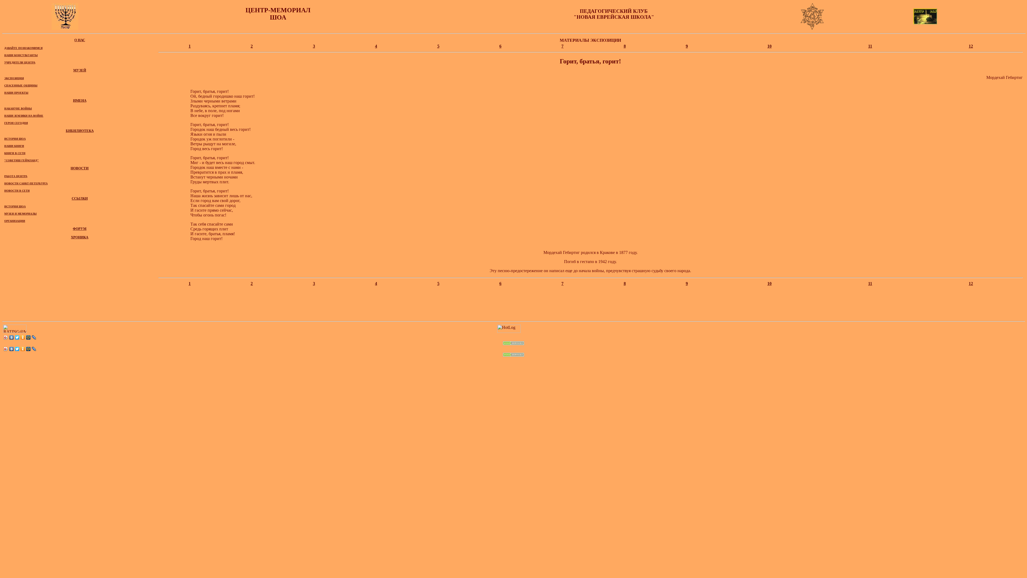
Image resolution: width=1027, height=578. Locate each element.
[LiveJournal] (34, 337)
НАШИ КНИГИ (14, 145)
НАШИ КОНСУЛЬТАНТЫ (21, 55)
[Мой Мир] (28, 337)
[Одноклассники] (23, 337)
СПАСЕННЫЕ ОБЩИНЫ (20, 85)
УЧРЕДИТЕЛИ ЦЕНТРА (19, 62)
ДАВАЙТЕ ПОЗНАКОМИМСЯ (23, 48)
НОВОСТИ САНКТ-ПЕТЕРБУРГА (26, 183)
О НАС (79, 40)
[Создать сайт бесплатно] (513, 343)
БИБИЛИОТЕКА (80, 131)
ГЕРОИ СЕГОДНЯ (16, 122)
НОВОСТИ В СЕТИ (17, 190)
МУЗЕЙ (79, 70)
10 (769, 46)
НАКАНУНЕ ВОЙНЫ (18, 108)
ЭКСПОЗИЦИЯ (14, 78)
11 (870, 46)
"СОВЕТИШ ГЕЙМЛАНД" (21, 160)
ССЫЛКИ (80, 198)
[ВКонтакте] (11, 337)
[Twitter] (17, 337)
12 (971, 46)
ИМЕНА (79, 100)
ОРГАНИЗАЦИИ (14, 220)
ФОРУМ (79, 229)
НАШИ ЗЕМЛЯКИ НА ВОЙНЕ (23, 115)
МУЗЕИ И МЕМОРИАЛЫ (20, 213)
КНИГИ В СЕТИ (14, 153)
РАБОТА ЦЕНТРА (15, 176)
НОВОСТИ (80, 168)
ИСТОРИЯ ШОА (15, 138)
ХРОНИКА (79, 237)
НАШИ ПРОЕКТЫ (16, 92)
